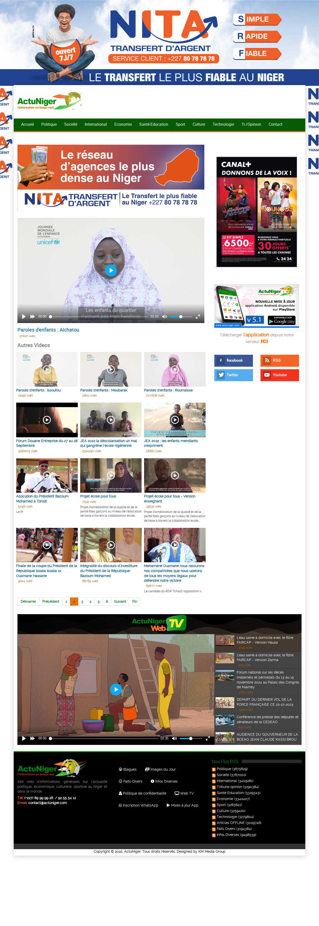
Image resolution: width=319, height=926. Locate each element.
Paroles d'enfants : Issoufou (38, 390)
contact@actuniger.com (47, 803)
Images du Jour (163, 769)
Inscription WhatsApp (140, 805)
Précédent (50, 601)
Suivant (120, 601)
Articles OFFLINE (231, 823)
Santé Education (230, 793)
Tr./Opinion (251, 124)
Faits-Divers (132, 781)
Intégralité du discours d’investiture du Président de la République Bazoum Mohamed (108, 571)
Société (70, 124)
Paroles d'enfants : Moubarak (103, 390)
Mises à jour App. (184, 805)
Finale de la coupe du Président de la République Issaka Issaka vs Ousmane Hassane (46, 571)
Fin (134, 601)
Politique (49, 124)
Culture (199, 124)
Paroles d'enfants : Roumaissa (168, 390)
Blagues (129, 769)
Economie (123, 124)
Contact (275, 124)
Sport (180, 124)
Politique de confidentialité (144, 793)
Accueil (27, 124)
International (96, 124)
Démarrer (28, 601)
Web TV (186, 793)
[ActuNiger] (52, 100)
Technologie (223, 124)
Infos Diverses (166, 781)
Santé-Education (153, 124)
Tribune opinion (229, 787)
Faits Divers (226, 829)
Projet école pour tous (98, 496)
